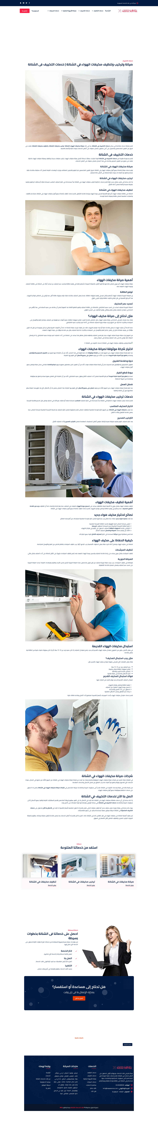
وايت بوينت (68, 1085)
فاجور (65, 1088)
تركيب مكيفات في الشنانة (82, 882)
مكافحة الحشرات (91, 1085)
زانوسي (66, 1076)
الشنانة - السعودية (118, 1092)
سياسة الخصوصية (45, 1082)
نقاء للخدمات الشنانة (77, 1107)
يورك (76, 1079)
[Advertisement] (79, 37)
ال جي (61, 1073)
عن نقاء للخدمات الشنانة (43, 1079)
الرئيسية (108, 11)
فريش (76, 1073)
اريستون (75, 1088)
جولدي (61, 1076)
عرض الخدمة (130, 885)
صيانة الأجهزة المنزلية (69, 11)
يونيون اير (61, 1085)
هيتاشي (66, 1093)
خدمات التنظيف (98, 11)
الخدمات (48, 1076)
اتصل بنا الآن (79, 998)
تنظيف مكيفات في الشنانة (42, 882)
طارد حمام (93, 1088)
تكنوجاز (70, 1088)
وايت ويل (75, 1085)
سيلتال (57, 1073)
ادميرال (66, 1073)
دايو (76, 1093)
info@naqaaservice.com (110, 1088)
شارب (76, 1076)
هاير (76, 1082)
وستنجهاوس (70, 1079)
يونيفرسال (75, 1090)
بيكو (55, 1082)
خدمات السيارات (54, 11)
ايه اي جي (58, 1079)
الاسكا (69, 1090)
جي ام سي (57, 1090)
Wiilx (61, 1107)
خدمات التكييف (85, 11)
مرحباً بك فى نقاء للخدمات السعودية (126, 3)
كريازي (64, 1079)
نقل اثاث (93, 1091)
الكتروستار (60, 1088)
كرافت (63, 1082)
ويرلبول (56, 1076)
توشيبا (71, 1073)
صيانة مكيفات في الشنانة (121, 882)
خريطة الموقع (46, 1085)
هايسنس (71, 1093)
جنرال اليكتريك (70, 1082)
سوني (59, 1082)
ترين (65, 1090)
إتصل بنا (24, 10)
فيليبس (71, 1076)
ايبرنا (61, 1093)
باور (62, 1090)
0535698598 (120, 1085)
